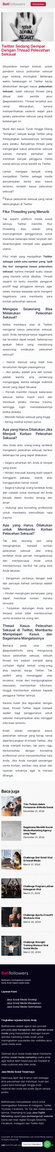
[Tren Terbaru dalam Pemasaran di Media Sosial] (11, 815)
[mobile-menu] (50, 4)
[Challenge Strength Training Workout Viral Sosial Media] (11, 955)
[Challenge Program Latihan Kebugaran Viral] (11, 897)
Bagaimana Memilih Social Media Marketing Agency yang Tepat (37, 830)
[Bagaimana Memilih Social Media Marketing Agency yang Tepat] (11, 840)
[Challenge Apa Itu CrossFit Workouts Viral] (11, 926)
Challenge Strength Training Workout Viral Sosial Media (35, 945)
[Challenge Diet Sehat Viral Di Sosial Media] (11, 869)
